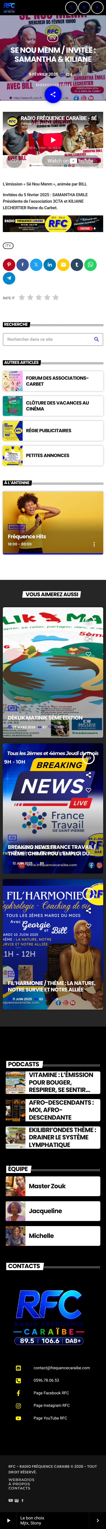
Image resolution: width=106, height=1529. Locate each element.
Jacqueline (45, 1211)
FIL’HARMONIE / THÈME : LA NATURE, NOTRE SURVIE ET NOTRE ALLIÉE (52, 986)
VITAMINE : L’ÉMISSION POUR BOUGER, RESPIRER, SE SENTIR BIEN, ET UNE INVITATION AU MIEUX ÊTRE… (64, 1090)
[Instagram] (16, 1501)
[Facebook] (22, 1501)
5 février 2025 (41, 74)
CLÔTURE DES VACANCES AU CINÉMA (57, 405)
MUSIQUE (17, 527)
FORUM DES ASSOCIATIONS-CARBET (57, 381)
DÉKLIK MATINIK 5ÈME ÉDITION (45, 718)
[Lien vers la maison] (9, 7)
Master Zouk (47, 1186)
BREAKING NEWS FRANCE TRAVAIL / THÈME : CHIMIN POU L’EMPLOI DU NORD (52, 853)
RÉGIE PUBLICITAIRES (48, 430)
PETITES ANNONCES (47, 455)
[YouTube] (10, 1501)
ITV (53, 38)
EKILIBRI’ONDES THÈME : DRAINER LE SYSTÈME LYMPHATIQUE (62, 1137)
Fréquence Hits (27, 536)
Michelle (41, 1235)
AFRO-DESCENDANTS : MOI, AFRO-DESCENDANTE (61, 1110)
